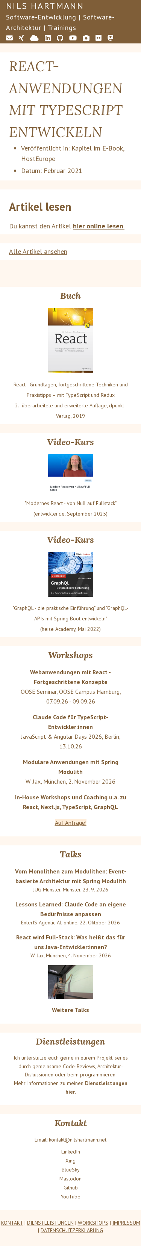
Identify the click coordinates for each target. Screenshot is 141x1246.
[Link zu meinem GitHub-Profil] (60, 38)
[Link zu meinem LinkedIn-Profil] (48, 38)
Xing (70, 1160)
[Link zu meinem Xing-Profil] (21, 38)
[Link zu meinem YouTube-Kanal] (73, 38)
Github (71, 1187)
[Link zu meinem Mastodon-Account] (111, 38)
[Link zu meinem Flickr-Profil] (99, 38)
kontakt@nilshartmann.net (77, 1139)
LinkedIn (70, 1151)
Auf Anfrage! (70, 822)
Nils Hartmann (45, 6)
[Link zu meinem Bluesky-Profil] (34, 38)
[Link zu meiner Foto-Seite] (86, 38)
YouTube (70, 1196)
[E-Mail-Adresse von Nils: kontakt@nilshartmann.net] (9, 38)
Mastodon (70, 1178)
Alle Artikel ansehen (38, 251)
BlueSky (71, 1169)
